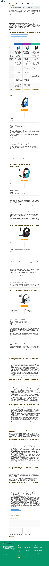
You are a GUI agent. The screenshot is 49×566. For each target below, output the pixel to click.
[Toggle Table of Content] (16, 29)
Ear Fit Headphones (26, 550)
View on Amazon (24, 109)
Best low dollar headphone (37, 551)
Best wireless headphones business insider (39, 554)
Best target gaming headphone (38, 550)
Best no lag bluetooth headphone (38, 547)
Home (42, 1)
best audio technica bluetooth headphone (14, 515)
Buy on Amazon (19, 89)
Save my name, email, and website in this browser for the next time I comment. (20, 534)
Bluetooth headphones (12, 514)
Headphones (45, 1)
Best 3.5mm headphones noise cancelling (39, 553)
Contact (20, 557)
